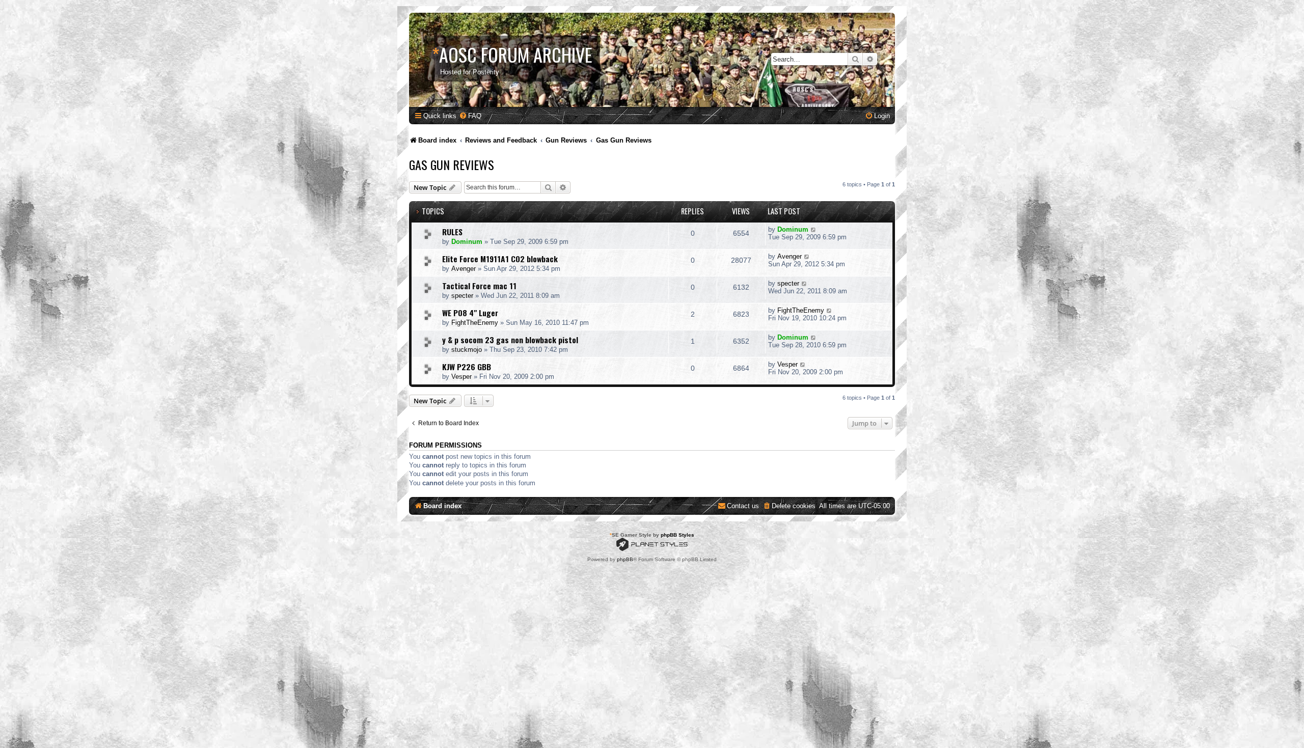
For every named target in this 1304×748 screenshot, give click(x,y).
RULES (452, 232)
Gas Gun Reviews (451, 164)
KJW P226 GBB (466, 367)
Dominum (466, 241)
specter (462, 295)
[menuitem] (470, 115)
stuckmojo (466, 349)
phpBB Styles (677, 535)
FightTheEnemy (474, 322)
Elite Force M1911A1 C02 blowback (500, 259)
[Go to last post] (813, 229)
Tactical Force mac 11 (479, 286)
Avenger (463, 268)
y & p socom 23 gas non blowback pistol (510, 340)
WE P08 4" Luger (470, 313)
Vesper (461, 376)
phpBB (625, 559)
